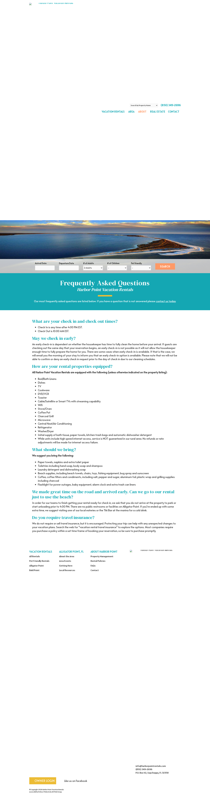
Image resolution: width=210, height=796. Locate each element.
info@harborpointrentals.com (151, 766)
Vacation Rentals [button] (113, 111)
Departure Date (66, 263)
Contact (173, 111)
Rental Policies (98, 560)
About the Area (66, 556)
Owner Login (44, 781)
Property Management (102, 556)
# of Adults (88, 263)
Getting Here (65, 565)
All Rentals (34, 556)
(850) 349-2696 (171, 105)
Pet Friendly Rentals (39, 560)
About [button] (142, 111)
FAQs (93, 565)
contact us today (166, 301)
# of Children (113, 263)
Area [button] (131, 111)
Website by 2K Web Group (53, 792)
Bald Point (34, 570)
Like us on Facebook (75, 781)
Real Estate (157, 111)
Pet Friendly (136, 263)
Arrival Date (40, 263)
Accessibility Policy (36, 792)
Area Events (65, 560)
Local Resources (67, 570)
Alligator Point (36, 565)
